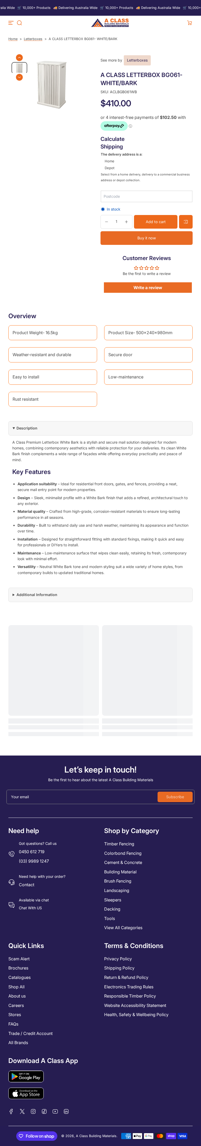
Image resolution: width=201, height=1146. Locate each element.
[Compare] (186, 222)
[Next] (19, 77)
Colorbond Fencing (123, 853)
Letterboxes (33, 39)
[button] (19, 22)
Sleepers (112, 899)
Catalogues (19, 977)
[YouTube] (55, 1111)
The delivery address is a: (121, 154)
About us (17, 996)
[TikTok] (44, 1111)
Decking (112, 909)
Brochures (18, 968)
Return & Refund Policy (126, 977)
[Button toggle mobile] (11, 22)
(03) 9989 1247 (34, 861)
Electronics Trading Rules (128, 986)
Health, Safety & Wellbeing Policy (136, 1014)
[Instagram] (33, 1111)
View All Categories (123, 927)
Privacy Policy (118, 958)
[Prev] (19, 57)
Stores (14, 1014)
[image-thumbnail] (19, 68)
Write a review (147, 287)
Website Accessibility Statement (135, 1005)
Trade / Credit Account (30, 1033)
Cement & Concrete (123, 862)
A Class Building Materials (96, 1136)
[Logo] (110, 22)
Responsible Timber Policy (130, 996)
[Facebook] (11, 1111)
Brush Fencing (117, 881)
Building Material (120, 871)
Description (26, 428)
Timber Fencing (119, 843)
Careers (16, 1005)
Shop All (16, 986)
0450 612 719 (31, 851)
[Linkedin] (66, 1111)
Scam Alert (19, 958)
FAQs (13, 1024)
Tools (109, 918)
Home (13, 39)
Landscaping (116, 890)
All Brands (18, 1042)
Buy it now (146, 238)
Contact (26, 884)
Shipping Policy (119, 968)
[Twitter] (22, 1111)
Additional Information (36, 594)
